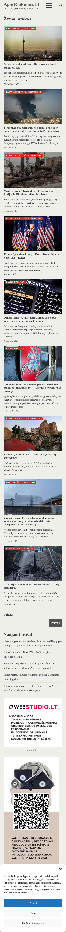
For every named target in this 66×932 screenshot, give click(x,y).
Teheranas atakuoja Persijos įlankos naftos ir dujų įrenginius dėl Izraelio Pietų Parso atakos (31, 129)
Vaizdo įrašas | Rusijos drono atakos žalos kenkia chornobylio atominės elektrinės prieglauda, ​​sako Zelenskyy (29, 521)
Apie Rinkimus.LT (22, 4)
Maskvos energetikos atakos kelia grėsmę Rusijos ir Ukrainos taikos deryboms (28, 193)
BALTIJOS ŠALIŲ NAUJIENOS (20, 29)
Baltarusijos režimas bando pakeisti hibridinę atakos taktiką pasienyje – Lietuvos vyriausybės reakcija (32, 388)
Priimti (33, 903)
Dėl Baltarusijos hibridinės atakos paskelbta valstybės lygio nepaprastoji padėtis (30, 319)
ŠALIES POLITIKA (15, 282)
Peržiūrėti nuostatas (33, 923)
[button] (60, 869)
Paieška (8, 614)
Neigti (33, 913)
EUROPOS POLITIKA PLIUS (19, 549)
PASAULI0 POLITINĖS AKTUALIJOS (23, 92)
